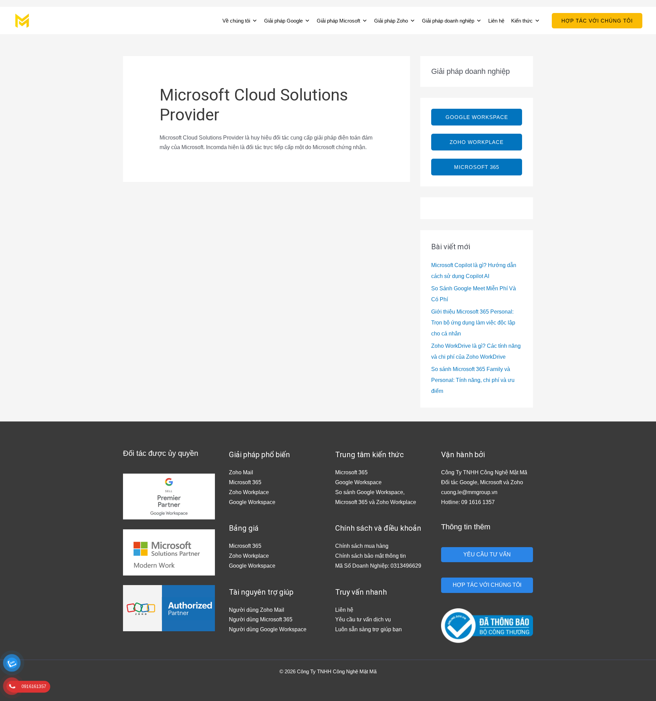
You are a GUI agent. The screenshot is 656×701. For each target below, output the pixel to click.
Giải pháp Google (283, 21)
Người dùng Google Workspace (267, 629)
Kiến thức (522, 21)
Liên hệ (496, 21)
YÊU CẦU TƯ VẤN (487, 554)
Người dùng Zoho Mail (256, 610)
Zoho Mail (241, 472)
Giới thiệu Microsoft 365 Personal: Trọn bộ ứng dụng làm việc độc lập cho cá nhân (473, 322)
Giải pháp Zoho (391, 21)
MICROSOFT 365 (476, 167)
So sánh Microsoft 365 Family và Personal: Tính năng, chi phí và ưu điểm (473, 380)
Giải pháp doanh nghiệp (448, 21)
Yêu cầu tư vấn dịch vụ (363, 619)
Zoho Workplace (249, 492)
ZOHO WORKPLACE (477, 142)
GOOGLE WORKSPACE (477, 117)
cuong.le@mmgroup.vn (469, 492)
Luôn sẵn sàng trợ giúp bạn (368, 629)
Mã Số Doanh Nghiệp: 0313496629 (378, 566)
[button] (597, 20)
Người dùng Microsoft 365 (260, 619)
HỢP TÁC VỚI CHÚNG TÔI (487, 585)
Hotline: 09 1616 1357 (468, 502)
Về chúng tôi (236, 21)
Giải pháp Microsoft (338, 21)
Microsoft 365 (245, 482)
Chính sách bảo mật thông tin (370, 556)
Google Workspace (252, 502)
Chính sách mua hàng (361, 546)
